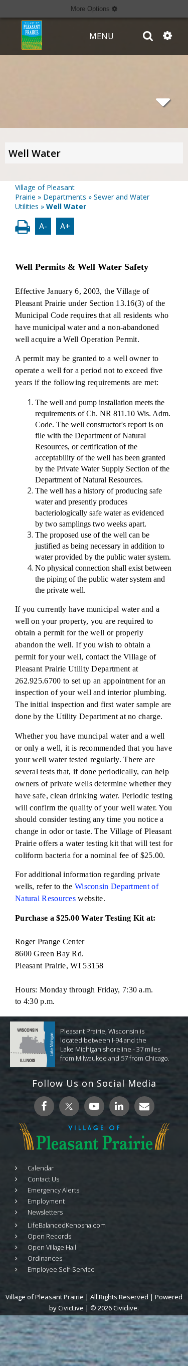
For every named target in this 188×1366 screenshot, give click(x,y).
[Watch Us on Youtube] (94, 1106)
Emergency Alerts (53, 1189)
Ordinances (45, 1258)
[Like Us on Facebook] (44, 1106)
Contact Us (43, 1178)
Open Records (49, 1236)
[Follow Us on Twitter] (69, 1106)
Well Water (35, 153)
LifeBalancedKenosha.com (67, 1225)
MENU (101, 36)
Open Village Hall (52, 1247)
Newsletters (45, 1212)
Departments (64, 197)
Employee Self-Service (61, 1269)
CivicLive (71, 1307)
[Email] (144, 1106)
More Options (91, 9)
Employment (46, 1201)
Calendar (41, 1167)
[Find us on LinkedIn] (119, 1106)
